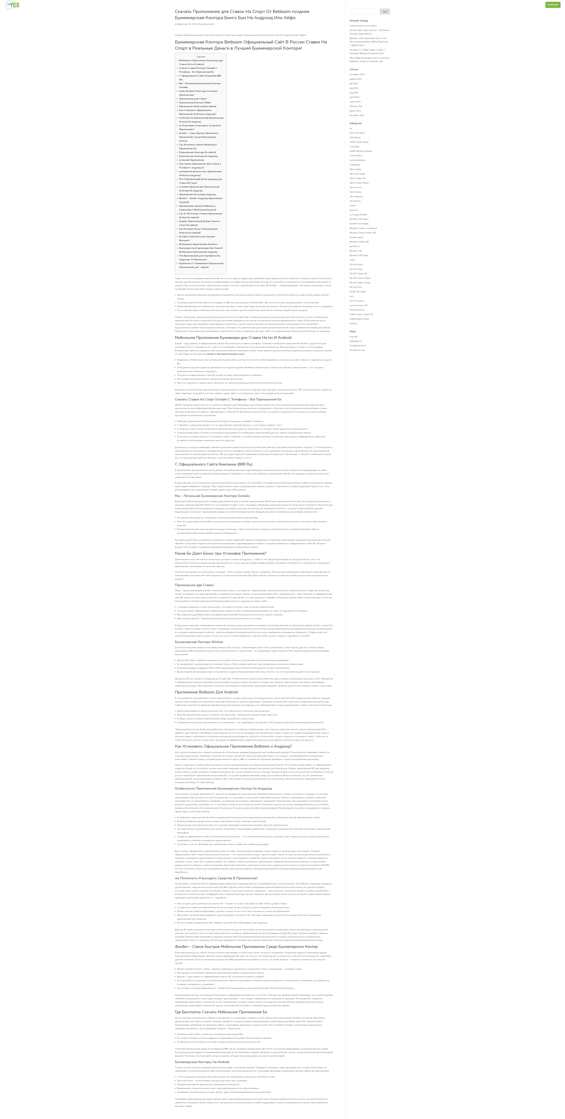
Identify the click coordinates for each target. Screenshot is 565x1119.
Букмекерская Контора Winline (195, 102)
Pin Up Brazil (356, 264)
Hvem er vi (460, 5)
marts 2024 (355, 101)
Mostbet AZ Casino (359, 219)
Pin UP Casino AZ (358, 273)
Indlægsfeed (356, 341)
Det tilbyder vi (508, 5)
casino (353, 205)
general (353, 210)
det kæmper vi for (483, 5)
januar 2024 (355, 110)
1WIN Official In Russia (361, 151)
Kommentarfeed (357, 345)
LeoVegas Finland (358, 214)
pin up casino (356, 269)
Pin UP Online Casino (360, 282)
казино (353, 323)
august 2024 (355, 79)
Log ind (353, 336)
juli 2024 (354, 83)
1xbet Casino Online (359, 182)
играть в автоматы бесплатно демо (226, 354)
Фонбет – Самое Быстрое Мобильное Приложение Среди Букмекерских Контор (199, 137)
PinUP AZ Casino (358, 291)
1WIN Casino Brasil (359, 142)
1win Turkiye (356, 155)
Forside (445, 5)
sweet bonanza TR (359, 305)
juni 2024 (354, 88)
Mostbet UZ (356, 250)
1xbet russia (355, 192)
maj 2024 (354, 92)
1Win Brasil (355, 137)
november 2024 (357, 74)
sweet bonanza (357, 300)
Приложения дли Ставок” (193, 98)
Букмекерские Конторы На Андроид (198, 156)
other (352, 260)
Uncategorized (205, 24)
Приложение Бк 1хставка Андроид (197, 194)
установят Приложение (192, 160)
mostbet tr (355, 246)
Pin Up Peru (356, 287)
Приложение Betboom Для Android (197, 106)
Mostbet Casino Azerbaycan (363, 228)
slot (351, 296)
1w (351, 128)
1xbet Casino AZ (357, 178)
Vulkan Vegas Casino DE (361, 314)
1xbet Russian (356, 196)
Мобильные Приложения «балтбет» (198, 244)
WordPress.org (357, 350)
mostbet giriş (356, 237)
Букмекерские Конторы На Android (197, 152)
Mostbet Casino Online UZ (363, 232)
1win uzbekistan (357, 160)
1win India (354, 146)
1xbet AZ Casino (357, 173)
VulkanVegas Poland (359, 319)
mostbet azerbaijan (359, 223)
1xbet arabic (355, 169)
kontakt (553, 5)
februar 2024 (356, 106)
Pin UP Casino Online (360, 278)
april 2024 (354, 97)
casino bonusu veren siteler (363, 25)
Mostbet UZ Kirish (359, 255)
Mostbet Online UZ (359, 241)
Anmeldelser (533, 5)
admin (180, 24)
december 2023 (357, 115)
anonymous (355, 201)
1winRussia (355, 164)
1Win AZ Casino (357, 133)
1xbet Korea (355, 187)
